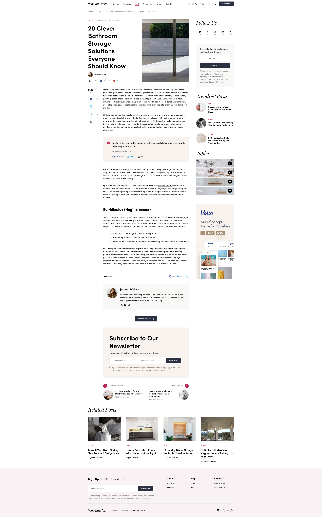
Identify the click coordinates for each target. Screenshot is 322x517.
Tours (210, 134)
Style (210, 103)
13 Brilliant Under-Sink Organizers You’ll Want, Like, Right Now (217, 453)
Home (90, 11)
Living (99, 11)
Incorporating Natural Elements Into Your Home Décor (219, 109)
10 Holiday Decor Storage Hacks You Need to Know (178, 451)
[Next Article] (167, 392)
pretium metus (165, 185)
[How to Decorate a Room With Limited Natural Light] (142, 429)
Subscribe (226, 4)
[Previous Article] (124, 392)
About (170, 478)
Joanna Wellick (100, 74)
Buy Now (170, 483)
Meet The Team (220, 483)
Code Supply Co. (138, 510)
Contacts (218, 478)
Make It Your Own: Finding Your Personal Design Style (220, 123)
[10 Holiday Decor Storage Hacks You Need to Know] (180, 429)
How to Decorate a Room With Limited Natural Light (141, 451)
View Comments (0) (146, 319)
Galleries (170, 487)
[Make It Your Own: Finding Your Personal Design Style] (201, 123)
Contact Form (219, 487)
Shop (193, 478)
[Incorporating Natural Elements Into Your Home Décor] (201, 107)
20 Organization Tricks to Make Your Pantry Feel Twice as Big (220, 140)
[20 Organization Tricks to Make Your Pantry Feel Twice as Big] (201, 138)
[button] (192, 4)
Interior (194, 487)
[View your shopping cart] (211, 4)
